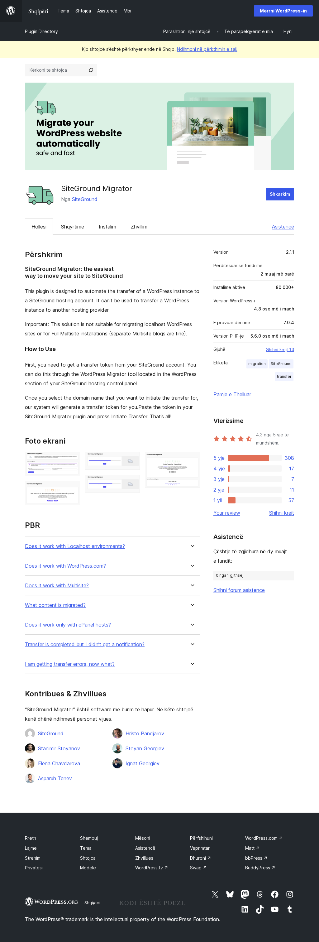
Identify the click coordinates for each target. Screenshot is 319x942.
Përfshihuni (201, 838)
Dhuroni (200, 858)
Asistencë (283, 226)
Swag (198, 867)
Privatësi (34, 867)
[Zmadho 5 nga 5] (191, 460)
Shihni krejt (281, 513)
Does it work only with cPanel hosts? (68, 625)
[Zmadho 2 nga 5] (72, 489)
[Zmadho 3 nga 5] (131, 460)
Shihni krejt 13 (280, 349)
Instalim (107, 226)
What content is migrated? (55, 605)
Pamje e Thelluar (232, 394)
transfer (284, 376)
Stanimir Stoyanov (59, 748)
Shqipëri (92, 902)
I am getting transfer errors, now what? (70, 664)
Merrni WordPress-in (283, 10)
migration (257, 363)
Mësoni (142, 838)
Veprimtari (200, 848)
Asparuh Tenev (55, 778)
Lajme (31, 848)
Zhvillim (139, 226)
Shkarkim (280, 194)
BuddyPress (260, 867)
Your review (226, 513)
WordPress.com (264, 838)
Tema (86, 848)
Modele (88, 867)
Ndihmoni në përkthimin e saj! (207, 49)
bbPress (256, 858)
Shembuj (89, 838)
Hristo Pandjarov (145, 733)
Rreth (30, 838)
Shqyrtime (72, 226)
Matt (252, 848)
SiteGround (85, 199)
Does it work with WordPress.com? (65, 566)
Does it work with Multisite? (57, 586)
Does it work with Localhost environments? (75, 546)
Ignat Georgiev (143, 763)
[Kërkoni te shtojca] (91, 70)
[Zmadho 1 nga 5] (72, 460)
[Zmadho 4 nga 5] (131, 483)
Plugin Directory (41, 31)
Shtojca (88, 858)
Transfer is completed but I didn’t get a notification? (85, 644)
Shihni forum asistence (239, 590)
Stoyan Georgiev (145, 748)
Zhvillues (144, 858)
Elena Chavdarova (59, 763)
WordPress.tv (151, 867)
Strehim (32, 858)
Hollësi (38, 226)
